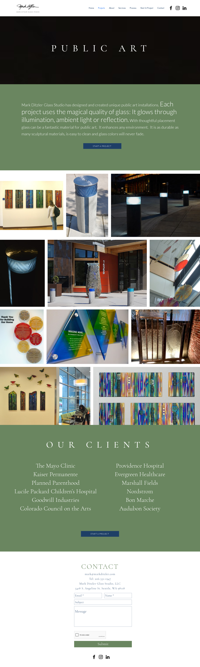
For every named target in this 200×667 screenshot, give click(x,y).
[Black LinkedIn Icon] (184, 8)
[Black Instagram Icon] (177, 8)
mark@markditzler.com (100, 574)
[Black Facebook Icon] (171, 8)
